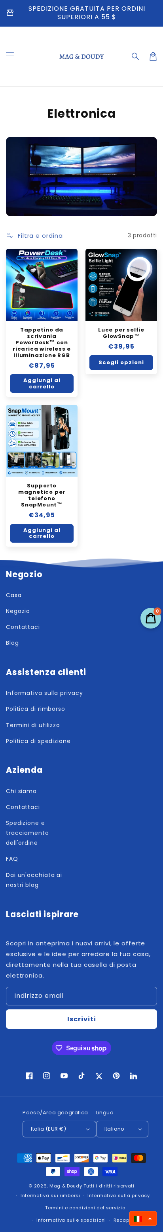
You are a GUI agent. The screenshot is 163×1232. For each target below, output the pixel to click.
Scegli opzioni (121, 362)
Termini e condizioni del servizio (85, 1208)
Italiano (114, 1129)
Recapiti (124, 1220)
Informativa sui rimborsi (50, 1195)
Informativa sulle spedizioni (71, 1220)
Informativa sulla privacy (118, 1195)
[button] (135, 56)
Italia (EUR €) (48, 1129)
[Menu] (10, 56)
